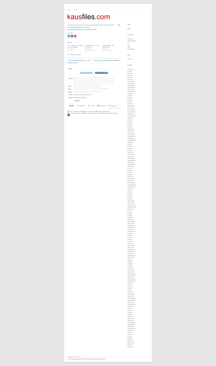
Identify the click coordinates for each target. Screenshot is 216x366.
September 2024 (131, 115)
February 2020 (131, 221)
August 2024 (130, 118)
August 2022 (130, 166)
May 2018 (129, 263)
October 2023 (130, 138)
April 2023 (129, 150)
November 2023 (131, 136)
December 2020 (131, 205)
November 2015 (131, 324)
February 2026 (131, 81)
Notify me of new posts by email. (77, 97)
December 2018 (131, 249)
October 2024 (130, 113)
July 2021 (129, 190)
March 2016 (130, 316)
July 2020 (129, 211)
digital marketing (131, 41)
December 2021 (131, 182)
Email (69, 89)
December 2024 (131, 109)
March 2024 (130, 128)
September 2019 (131, 231)
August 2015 (130, 330)
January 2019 (130, 247)
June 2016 (129, 310)
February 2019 (131, 245)
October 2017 (130, 278)
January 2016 (130, 320)
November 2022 (131, 160)
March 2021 (130, 199)
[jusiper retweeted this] (88, 111)
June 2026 (129, 73)
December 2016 (131, 298)
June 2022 (129, 170)
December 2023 (131, 134)
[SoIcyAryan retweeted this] (75, 113)
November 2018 (131, 251)
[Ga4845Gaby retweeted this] (110, 113)
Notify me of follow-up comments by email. (80, 94)
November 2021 (131, 184)
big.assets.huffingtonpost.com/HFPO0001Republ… (82, 29)
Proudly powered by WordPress (75, 359)
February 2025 (131, 105)
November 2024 (131, 111)
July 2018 (129, 259)
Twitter (129, 47)
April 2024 (129, 126)
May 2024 (129, 124)
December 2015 (131, 322)
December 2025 (131, 85)
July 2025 (129, 95)
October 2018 (130, 253)
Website (70, 92)
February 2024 (131, 130)
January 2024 (130, 132)
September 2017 (131, 280)
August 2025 (130, 93)
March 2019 (130, 243)
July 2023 (129, 144)
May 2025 (129, 99)
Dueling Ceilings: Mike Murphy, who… (108, 46)
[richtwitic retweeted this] (102, 111)
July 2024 (129, 120)
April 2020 (129, 217)
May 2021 (129, 194)
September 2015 (131, 328)
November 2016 (131, 300)
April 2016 (129, 314)
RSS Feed (129, 59)
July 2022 (129, 168)
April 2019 (129, 241)
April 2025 (129, 101)
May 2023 (129, 148)
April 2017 (129, 290)
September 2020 (131, 207)
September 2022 (131, 164)
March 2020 (130, 219)
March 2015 (130, 340)
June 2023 (129, 146)
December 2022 (131, 158)
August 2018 (130, 257)
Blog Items (130, 39)
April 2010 (129, 344)
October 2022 (130, 162)
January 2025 (130, 107)
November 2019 (131, 227)
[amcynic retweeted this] (75, 111)
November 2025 (131, 87)
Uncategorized (131, 49)
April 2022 (129, 174)
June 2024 (129, 122)
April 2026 (129, 77)
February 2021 (131, 201)
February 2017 (131, 294)
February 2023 (131, 154)
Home (69, 10)
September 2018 (131, 255)
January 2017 (130, 296)
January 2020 (130, 223)
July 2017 (129, 284)
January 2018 (130, 271)
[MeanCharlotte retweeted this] (92, 113)
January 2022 (130, 180)
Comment (70, 78)
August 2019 (130, 233)
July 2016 (129, 308)
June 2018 (129, 261)
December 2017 (131, 273)
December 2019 (131, 225)
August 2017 (130, 282)
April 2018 (129, 265)
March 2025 (130, 103)
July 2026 (129, 71)
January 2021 (130, 203)
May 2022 (129, 172)
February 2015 (131, 342)
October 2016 (130, 302)
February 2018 (131, 269)
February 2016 (131, 318)
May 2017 (129, 288)
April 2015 (129, 338)
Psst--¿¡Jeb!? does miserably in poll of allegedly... (75, 46)
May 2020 (129, 215)
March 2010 (130, 346)
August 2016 (130, 306)
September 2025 (131, 91)
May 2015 (129, 336)
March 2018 (130, 267)
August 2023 (130, 142)
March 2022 (130, 176)
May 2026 (129, 75)
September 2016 (131, 304)
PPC (128, 43)
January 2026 (130, 83)
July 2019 (129, 235)
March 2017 (130, 292)
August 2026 (130, 69)
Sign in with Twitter (86, 73)
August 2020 (130, 209)
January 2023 (130, 156)
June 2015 (129, 334)
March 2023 (130, 152)
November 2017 (131, 276)
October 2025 (130, 89)
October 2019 (130, 229)
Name (69, 86)
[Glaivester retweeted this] (69, 115)
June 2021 (129, 192)
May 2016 (129, 312)
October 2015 (130, 326)
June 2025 (129, 97)
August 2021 (130, 188)
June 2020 (129, 213)
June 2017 (129, 286)
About (75, 10)
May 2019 (129, 239)
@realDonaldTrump (76, 27)
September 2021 (131, 186)
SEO (128, 45)
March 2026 (130, 79)
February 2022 (131, 178)
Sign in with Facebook (101, 73)
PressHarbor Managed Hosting (97, 359)
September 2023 (131, 140)
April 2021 (129, 197)
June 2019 (129, 237)
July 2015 (129, 332)
